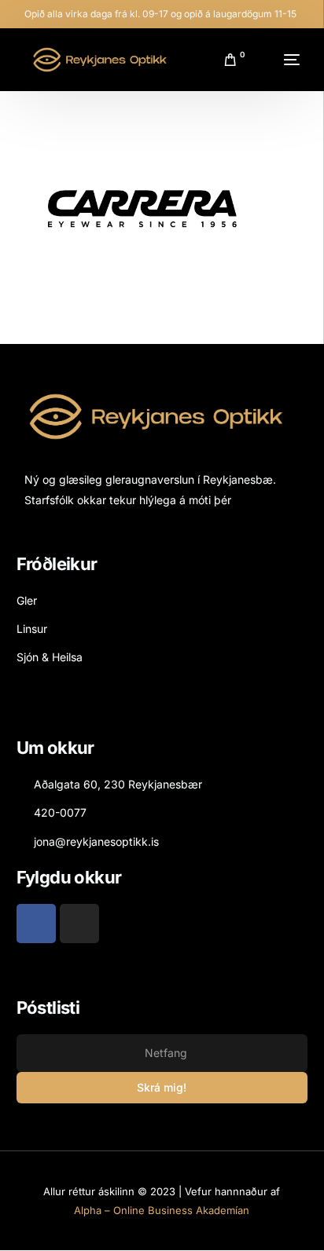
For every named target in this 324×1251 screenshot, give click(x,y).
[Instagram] (79, 923)
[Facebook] (36, 923)
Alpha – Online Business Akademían (161, 1210)
